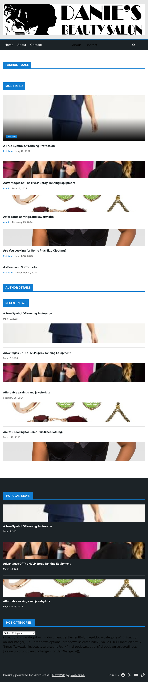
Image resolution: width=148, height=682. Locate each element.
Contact (36, 45)
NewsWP (58, 675)
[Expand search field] (133, 45)
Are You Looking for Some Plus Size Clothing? (34, 250)
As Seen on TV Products (20, 267)
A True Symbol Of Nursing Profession (29, 146)
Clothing (11, 136)
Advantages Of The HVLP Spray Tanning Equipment (39, 183)
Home (9, 45)
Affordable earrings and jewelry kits (28, 217)
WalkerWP (78, 675)
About (21, 45)
